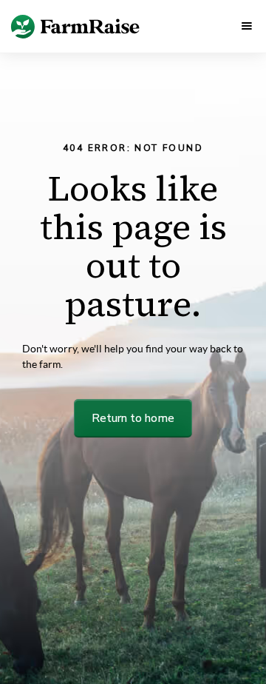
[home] (56, 26)
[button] (247, 26)
